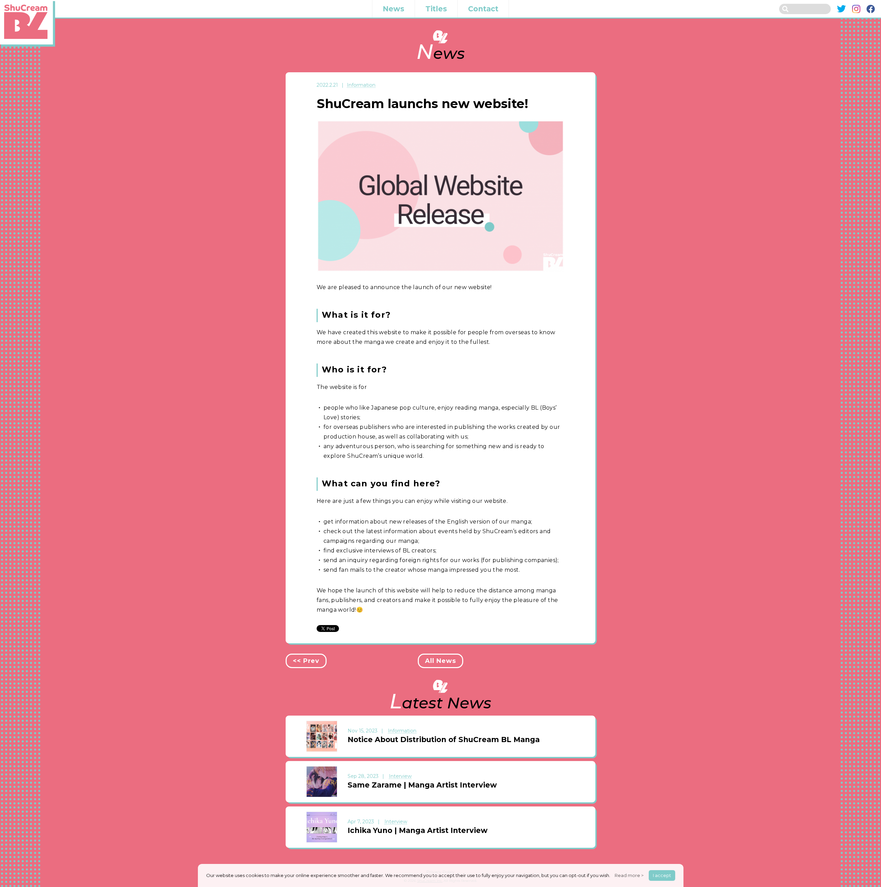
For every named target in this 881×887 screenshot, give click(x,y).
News (393, 8)
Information (361, 85)
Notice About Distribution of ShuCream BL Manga (444, 739)
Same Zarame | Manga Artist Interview (422, 785)
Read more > (629, 875)
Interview (400, 776)
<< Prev (306, 661)
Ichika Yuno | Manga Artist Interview (418, 830)
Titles (436, 8)
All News (440, 661)
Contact (483, 8)
